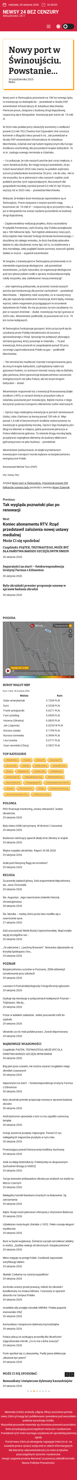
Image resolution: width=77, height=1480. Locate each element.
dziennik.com (59, 765)
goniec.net (39, 771)
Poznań (27, 760)
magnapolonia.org (33, 777)
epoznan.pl (55, 760)
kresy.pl (40, 760)
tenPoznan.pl (12, 777)
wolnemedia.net (55, 777)
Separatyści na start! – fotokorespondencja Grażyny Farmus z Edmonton (33, 568)
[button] (67, 1374)
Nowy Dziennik (61, 487)
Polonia (25, 765)
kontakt (70, 1458)
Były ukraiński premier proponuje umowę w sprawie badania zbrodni (34, 587)
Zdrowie (9, 788)
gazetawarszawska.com (16, 794)
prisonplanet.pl (25, 788)
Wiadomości (11, 760)
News (12, 82)
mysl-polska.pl (13, 782)
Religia (41, 788)
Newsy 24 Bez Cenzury (31, 11)
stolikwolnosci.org (41, 794)
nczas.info (11, 765)
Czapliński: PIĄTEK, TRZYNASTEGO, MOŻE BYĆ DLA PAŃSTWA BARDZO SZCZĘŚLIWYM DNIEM (36, 549)
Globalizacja (56, 771)
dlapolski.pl (23, 771)
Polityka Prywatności (42, 1462)
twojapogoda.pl (33, 782)
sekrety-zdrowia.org (59, 788)
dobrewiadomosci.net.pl (57, 782)
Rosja (9, 771)
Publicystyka (41, 765)
